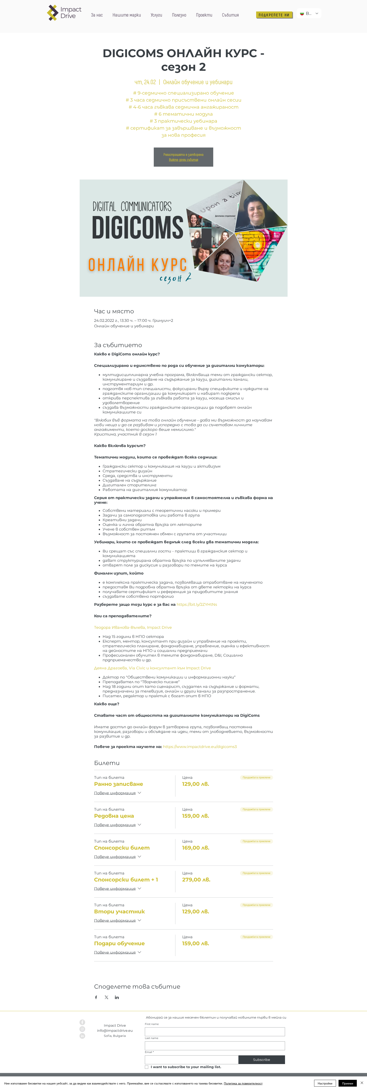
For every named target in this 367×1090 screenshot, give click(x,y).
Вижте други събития (183, 160)
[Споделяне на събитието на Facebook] (96, 997)
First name (152, 1024)
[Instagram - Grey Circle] (82, 1029)
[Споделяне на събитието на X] (106, 997)
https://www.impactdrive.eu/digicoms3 (200, 746)
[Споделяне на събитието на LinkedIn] (117, 997)
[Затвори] (361, 1083)
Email (149, 1052)
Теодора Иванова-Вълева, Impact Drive (133, 627)
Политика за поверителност (243, 1083)
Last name (151, 1038)
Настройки (325, 1083)
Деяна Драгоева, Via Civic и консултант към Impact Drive (152, 668)
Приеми (347, 1083)
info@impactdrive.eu (115, 1031)
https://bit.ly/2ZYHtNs (197, 604)
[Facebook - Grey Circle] (82, 1022)
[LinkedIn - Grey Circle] (82, 1036)
